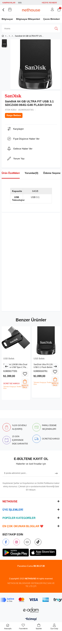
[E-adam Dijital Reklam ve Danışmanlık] (31, 610)
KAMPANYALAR (8, 3)
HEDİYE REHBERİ (49, 3)
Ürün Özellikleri (11, 173)
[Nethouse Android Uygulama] (15, 552)
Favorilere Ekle (25, 374)
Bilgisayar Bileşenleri (28, 19)
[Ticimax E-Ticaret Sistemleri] (31, 619)
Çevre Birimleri (51, 19)
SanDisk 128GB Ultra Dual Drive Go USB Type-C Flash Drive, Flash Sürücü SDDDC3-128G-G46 (15, 366)
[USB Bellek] (12, 36)
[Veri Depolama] (9, 36)
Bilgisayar (7, 19)
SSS (19, 3)
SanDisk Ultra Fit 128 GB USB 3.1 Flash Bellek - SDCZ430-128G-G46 (45, 366)
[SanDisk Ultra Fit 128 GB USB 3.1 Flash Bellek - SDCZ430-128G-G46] (46, 340)
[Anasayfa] (5, 36)
